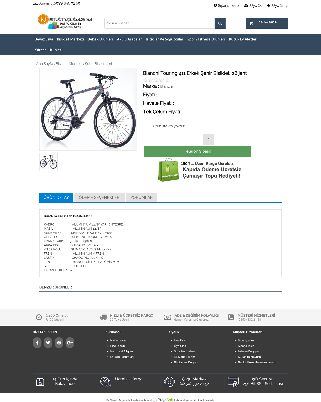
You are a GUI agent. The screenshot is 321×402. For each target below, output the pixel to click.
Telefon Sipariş (197, 151)
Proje (166, 400)
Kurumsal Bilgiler (121, 351)
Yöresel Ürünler (48, 49)
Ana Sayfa (44, 63)
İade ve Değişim (248, 351)
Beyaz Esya (44, 39)
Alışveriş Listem (184, 356)
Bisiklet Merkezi (70, 39)
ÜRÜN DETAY (56, 197)
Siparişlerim (246, 340)
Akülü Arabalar (129, 39)
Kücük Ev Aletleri (243, 39)
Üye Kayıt (180, 340)
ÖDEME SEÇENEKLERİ (100, 197)
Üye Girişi (279, 5)
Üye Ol (255, 5)
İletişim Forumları (122, 356)
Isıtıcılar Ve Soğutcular (164, 39)
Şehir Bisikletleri (98, 63)
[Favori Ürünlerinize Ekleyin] (208, 139)
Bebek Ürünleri (100, 39)
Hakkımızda (118, 340)
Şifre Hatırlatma (184, 351)
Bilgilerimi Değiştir (186, 362)
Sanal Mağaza (119, 400)
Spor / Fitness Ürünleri (206, 39)
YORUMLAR (142, 197)
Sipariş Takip (228, 5)
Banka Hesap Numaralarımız (257, 362)
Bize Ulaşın (117, 346)
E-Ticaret (179, 400)
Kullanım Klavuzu (249, 356)
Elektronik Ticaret (141, 400)
